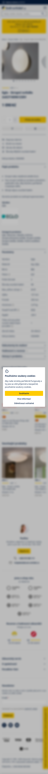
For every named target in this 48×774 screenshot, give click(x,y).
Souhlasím (24, 393)
